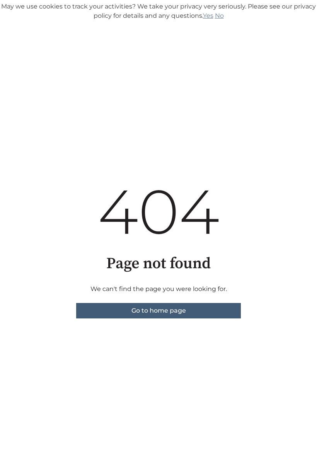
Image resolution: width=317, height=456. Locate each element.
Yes (208, 15)
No (219, 15)
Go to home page (158, 310)
